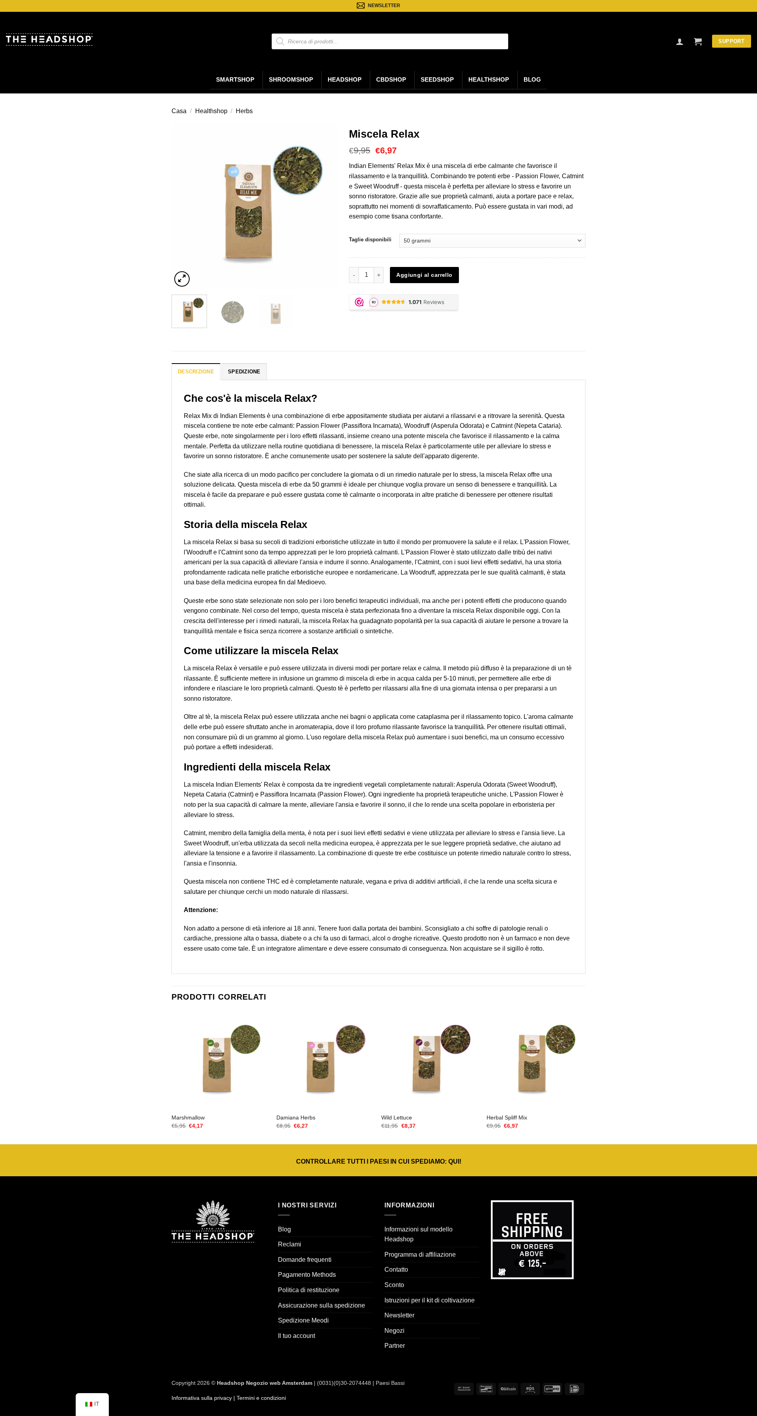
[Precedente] (185, 205)
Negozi (394, 1330)
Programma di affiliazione (420, 1254)
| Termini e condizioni (259, 1398)
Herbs (244, 111)
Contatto (396, 1269)
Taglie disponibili (370, 240)
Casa (179, 111)
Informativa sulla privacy (202, 1398)
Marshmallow (188, 1117)
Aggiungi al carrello (424, 275)
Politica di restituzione (308, 1290)
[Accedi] (680, 41)
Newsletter (399, 1315)
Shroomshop (291, 79)
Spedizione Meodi (303, 1320)
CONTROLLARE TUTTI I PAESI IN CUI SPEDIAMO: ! (378, 1161)
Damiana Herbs (295, 1117)
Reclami (289, 1244)
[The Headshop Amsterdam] (49, 39)
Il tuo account (296, 1335)
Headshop (345, 79)
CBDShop (391, 79)
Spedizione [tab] (244, 372)
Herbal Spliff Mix (507, 1117)
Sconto (394, 1285)
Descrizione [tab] (196, 372)
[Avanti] (324, 205)
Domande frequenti (305, 1259)
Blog (532, 79)
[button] (698, 41)
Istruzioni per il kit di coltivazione (429, 1300)
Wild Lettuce (396, 1117)
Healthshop (488, 79)
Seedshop (437, 79)
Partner (394, 1345)
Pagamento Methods (307, 1274)
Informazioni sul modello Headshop (418, 1234)
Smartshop (235, 79)
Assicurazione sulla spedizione (321, 1305)
